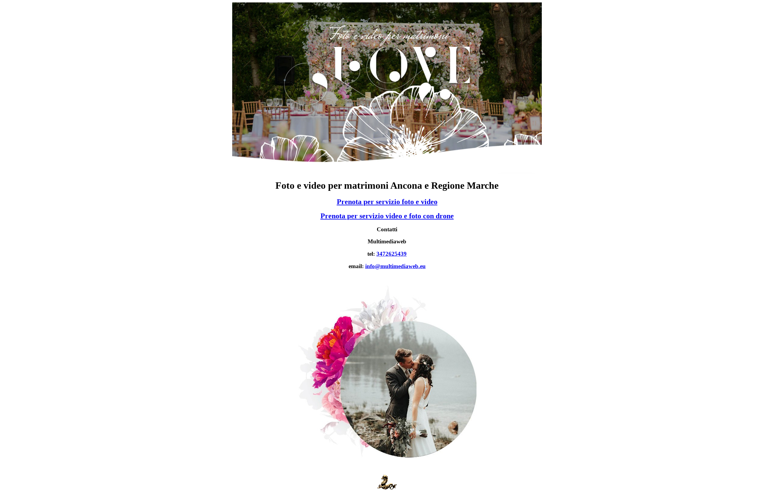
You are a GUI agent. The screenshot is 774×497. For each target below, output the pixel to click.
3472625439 (391, 254)
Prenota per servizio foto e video (387, 202)
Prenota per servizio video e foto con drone (387, 216)
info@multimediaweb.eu (395, 266)
